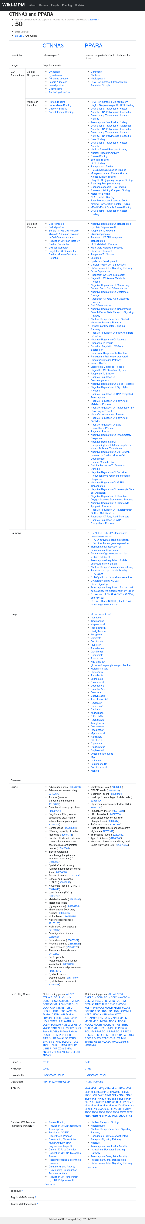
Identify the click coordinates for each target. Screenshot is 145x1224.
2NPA (108, 1088)
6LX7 (131, 1105)
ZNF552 (66, 1052)
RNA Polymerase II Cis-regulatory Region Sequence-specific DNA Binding (112, 103)
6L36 (87, 1105)
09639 (46, 1068)
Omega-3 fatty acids (102, 753)
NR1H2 (116, 1024)
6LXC (114, 1109)
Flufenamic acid (99, 668)
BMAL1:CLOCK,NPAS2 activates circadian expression (109, 534)
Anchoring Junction (59, 92)
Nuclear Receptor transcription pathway (112, 567)
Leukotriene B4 (99, 764)
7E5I (101, 1115)
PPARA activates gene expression (110, 539)
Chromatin (96, 71)
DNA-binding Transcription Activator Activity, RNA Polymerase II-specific (111, 133)
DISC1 (70, 1007)
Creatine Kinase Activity (62, 1166)
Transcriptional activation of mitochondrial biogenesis (106, 548)
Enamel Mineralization (103, 462)
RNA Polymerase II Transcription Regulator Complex (109, 83)
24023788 (54, 896)
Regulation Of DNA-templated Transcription (107, 238)
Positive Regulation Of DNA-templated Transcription (112, 395)
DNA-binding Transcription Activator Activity (110, 116)
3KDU (113, 1092)
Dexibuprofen (98, 747)
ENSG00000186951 (95, 1075)
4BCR (88, 1095)
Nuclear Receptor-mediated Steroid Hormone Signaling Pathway (110, 320)
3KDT (106, 1092)
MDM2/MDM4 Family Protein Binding (111, 207)
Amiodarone (97, 648)
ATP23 (46, 997)
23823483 (74, 899)
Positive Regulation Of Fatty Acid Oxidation (109, 419)
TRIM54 (62, 1045)
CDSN (67, 1001)
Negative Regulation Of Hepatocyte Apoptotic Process (110, 504)
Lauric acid (97, 678)
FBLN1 (117, 1007)
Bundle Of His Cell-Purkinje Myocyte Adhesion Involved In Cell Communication (64, 234)
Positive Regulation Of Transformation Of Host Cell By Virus (111, 511)
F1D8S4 (89, 1081)
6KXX (115, 1102)
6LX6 (124, 1105)
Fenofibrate (97, 641)
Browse (43, 5)
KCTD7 (119, 1014)
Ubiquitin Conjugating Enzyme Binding (112, 180)
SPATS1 (47, 1041)
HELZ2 (88, 1014)
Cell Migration (56, 227)
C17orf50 (67, 997)
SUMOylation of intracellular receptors (111, 577)
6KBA (108, 1102)
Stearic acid (97, 682)
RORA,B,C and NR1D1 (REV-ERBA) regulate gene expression (111, 602)
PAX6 (46, 1031)
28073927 (73, 940)
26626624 (74, 943)
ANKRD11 (90, 997)
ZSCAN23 (90, 1045)
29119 (46, 1062)
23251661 (54, 936)
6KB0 (88, 1098)
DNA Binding (98, 139)
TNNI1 (46, 1045)
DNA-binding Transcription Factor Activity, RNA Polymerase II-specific (111, 110)
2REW (121, 1088)
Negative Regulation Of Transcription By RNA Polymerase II (111, 225)
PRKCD (89, 1035)
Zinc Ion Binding (100, 159)
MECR (88, 1021)
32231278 (115, 824)
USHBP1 (47, 1048)
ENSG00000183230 (53, 1075)
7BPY (121, 1109)
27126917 (54, 930)
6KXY (123, 1102)
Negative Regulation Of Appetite (108, 339)
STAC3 (106, 1038)
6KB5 (122, 1098)
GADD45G (114, 1011)
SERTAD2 (70, 1038)
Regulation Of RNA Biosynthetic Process (60, 1134)
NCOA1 (113, 1021)
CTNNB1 (61, 1007)
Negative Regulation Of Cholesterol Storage (110, 293)
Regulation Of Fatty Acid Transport (110, 516)
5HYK (108, 1095)
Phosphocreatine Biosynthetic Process (65, 1161)
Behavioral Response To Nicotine (109, 353)
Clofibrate (96, 638)
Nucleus (95, 75)
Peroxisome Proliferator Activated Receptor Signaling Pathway (109, 358)
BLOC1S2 (56, 997)
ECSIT (46, 1011)
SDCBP (89, 1038)
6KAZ (129, 1095)
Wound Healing (99, 363)
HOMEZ (52, 1021)
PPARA (94, 45)
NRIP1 (97, 1028)
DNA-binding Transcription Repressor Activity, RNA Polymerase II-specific (111, 127)
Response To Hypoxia (103, 230)
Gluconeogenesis (100, 234)
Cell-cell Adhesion (58, 247)
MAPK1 (114, 1018)
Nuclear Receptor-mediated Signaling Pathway (111, 1130)
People (55, 5)
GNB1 (74, 1018)
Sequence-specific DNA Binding (108, 187)
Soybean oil (97, 750)
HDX (45, 1021)
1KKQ (100, 1088)
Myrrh (94, 757)
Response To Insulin (102, 343)
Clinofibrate (97, 740)
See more (50, 1184)
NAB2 (54, 1028)
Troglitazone (97, 621)
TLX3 (75, 1041)
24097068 (117, 787)
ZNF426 (47, 1052)
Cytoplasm (54, 71)
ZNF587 (124, 1041)
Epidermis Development (104, 261)
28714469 (72, 977)
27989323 (113, 790)
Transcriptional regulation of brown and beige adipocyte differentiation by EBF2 (112, 589)
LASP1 (46, 1024)
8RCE (129, 1115)
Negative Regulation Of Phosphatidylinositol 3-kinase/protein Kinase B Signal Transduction (111, 445)
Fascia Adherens (58, 82)
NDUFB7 (63, 1028)
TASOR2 (66, 1041)
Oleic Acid (96, 692)
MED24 (104, 1021)
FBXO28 (47, 1018)
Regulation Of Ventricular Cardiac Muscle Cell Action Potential (63, 254)
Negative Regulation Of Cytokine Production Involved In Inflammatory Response (110, 475)
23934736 (73, 906)
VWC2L (115, 1041)
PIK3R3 (122, 1028)
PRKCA (127, 1031)
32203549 (118, 834)
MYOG (46, 1028)
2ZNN (129, 1088)
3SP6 (120, 1092)
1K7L (93, 1088)
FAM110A (71, 1011)
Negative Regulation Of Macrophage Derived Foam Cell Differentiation (110, 286)
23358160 (68, 964)
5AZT (101, 1095)
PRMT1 (98, 1035)
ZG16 (61, 1048)
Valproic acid (98, 624)
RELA (115, 1035)
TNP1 (113, 1038)
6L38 (99, 1105)
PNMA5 (73, 1031)
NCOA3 (89, 1024)
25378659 (122, 845)
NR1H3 (124, 1024)
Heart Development (101, 251)
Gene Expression (100, 271)
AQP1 (100, 997)
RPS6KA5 (58, 1038)
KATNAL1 (68, 1021)
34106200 (54, 953)
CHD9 (105, 1001)
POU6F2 (47, 1035)
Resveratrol (97, 672)
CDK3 (88, 1001)
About (32, 5)
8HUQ (122, 1115)
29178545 (55, 970)
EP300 (111, 1004)
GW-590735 (97, 726)
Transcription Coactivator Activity (109, 1146)
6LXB (107, 1109)
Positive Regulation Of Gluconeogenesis (103, 378)
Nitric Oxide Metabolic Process (108, 414)
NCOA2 (122, 1021)
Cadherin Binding (58, 108)
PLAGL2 (54, 1031)
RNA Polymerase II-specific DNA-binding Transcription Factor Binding (110, 202)
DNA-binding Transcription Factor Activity (109, 144)
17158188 (54, 923)
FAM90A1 (98, 1007)
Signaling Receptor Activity (105, 183)
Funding (67, 5)
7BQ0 (88, 1112)
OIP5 (71, 1028)
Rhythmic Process (101, 431)
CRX (52, 1007)
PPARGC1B (115, 1031)
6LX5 (118, 1105)
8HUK (107, 1115)
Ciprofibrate (97, 743)
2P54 (114, 1088)
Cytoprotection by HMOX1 (105, 580)
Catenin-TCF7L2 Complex (62, 1149)
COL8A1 (121, 1001)
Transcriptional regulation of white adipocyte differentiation (109, 561)
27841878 (72, 947)
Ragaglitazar (97, 719)
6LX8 (87, 1109)
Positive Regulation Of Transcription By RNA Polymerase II (112, 409)
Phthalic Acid (98, 675)
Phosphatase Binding (102, 166)
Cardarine (96, 709)
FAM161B (59, 1014)
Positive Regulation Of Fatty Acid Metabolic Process (109, 402)
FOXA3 (126, 1007)
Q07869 (98, 1081)
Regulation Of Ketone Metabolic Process (108, 279)
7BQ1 (95, 1112)
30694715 (67, 834)
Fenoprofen (97, 634)
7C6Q (123, 1112)
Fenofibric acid (99, 767)
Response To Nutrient (102, 254)
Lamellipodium (56, 85)
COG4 (46, 1007)
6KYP (130, 1102)
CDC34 (126, 997)
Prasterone (97, 658)
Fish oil (95, 770)
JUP (60, 1021)
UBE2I (97, 1041)
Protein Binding (57, 101)
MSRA (77, 1024)
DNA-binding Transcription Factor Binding (109, 212)
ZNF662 (47, 1055)
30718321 (118, 810)
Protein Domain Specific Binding (108, 170)
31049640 (115, 838)
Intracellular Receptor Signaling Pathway (108, 327)
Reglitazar (96, 702)
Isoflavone (96, 760)
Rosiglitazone (98, 631)
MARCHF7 (57, 1024)
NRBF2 (89, 1028)
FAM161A (48, 1014)
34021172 (96, 807)
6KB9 (101, 1102)
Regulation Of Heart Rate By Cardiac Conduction (64, 242)
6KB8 (95, 1102)
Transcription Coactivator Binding (109, 122)
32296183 (93, 19)
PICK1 (113, 1028)
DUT (104, 1004)
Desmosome (55, 88)
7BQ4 (116, 1112)
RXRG (130, 1035)
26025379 (70, 916)
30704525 (64, 913)
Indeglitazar (97, 730)
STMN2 (57, 1041)
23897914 (55, 810)
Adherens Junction (59, 78)
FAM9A (70, 1014)
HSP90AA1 (108, 1014)
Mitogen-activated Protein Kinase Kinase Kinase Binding (109, 174)
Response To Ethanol (102, 373)
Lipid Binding (98, 163)
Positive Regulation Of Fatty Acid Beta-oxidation (112, 334)
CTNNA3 (53, 45)
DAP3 (98, 1004)
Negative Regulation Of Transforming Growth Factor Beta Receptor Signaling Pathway (112, 312)
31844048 (54, 889)
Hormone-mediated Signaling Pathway (111, 268)
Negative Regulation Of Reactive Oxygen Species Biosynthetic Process (112, 497)
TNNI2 (53, 1045)
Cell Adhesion (56, 223)
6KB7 (88, 1102)
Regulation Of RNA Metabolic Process (65, 1154)
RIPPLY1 (47, 1038)
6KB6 (129, 1098)
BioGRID (19, 35)
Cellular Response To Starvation (108, 264)
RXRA (122, 1035)
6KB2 (101, 1098)
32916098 (54, 862)
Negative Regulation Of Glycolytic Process (109, 388)
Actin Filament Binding (61, 112)
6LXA (101, 1109)
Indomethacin (98, 627)
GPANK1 (126, 1011)
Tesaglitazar (97, 723)
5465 (87, 1062)
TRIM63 (89, 1041)
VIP (55, 1048)
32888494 (116, 793)
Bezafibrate (97, 655)
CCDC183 (48, 1001)
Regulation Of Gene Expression (108, 274)
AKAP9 (70, 994)
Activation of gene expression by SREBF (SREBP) (109, 554)
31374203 (54, 824)
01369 (88, 1068)
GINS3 (66, 1018)
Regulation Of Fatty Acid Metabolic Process (110, 300)
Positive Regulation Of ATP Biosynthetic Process (106, 521)
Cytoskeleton (56, 75)
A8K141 (47, 1081)
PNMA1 (64, 1031)
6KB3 (108, 1098)
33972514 (113, 821)
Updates (79, 5)
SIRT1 (97, 1038)
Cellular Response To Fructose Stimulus (107, 467)
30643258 (75, 787)
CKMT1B (66, 1004)
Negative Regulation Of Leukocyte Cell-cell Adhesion (112, 490)
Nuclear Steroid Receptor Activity (109, 149)
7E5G (88, 1115)
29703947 (108, 831)
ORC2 (78, 1028)
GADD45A (90, 1011)
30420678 (54, 793)
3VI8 (126, 1092)
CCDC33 (59, 1001)
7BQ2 (102, 1112)
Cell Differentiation (101, 305)
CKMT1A (55, 1004)
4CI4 (94, 1095)
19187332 (54, 804)
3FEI (94, 1092)
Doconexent (97, 685)
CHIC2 (112, 1001)
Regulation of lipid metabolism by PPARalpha (109, 572)
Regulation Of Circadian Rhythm (108, 370)
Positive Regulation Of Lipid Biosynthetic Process (106, 426)
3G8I (100, 1092)
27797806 (74, 875)
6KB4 (115, 1098)
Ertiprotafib (97, 716)
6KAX (115, 1095)
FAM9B (109, 1007)
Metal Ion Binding (100, 193)
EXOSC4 (121, 1004)
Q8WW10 (57, 1081)
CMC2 (75, 1004)
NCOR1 (98, 1024)
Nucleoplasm (98, 78)
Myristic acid (98, 733)
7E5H (95, 1115)
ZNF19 (68, 1048)
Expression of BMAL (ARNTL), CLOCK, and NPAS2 (112, 595)
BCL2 (107, 997)
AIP (110, 994)
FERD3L (57, 1018)
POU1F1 (89, 1031)
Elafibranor (97, 706)
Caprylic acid (98, 695)
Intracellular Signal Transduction (108, 1159)
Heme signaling (99, 584)
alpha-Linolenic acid (101, 614)
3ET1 (88, 1092)
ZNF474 (56, 1052)
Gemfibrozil (97, 651)
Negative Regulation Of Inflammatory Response (111, 436)
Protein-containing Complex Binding (110, 190)
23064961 (70, 827)
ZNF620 (75, 1052)
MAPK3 (124, 1018)
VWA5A (106, 1041)
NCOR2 (107, 1024)
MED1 (96, 1021)
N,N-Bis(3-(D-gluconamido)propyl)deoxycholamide (110, 663)
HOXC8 (97, 1014)
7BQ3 (109, 1112)
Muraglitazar (97, 713)
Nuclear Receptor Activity (105, 153)
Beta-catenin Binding (60, 105)
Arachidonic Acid (100, 699)
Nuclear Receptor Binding (105, 1122)
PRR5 (65, 1035)
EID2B (54, 1011)
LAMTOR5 (104, 1018)
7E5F (130, 1112)
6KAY (122, 1095)
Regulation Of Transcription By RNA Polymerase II (63, 1178)
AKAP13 (118, 994)
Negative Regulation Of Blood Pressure (112, 383)
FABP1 (89, 1007)
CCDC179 (116, 997)
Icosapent (96, 617)
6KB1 (95, 1098)
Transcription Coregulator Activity (109, 1156)
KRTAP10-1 (91, 1018)
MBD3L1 (68, 1024)
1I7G (87, 1088)
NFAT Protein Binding (102, 197)
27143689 (63, 848)
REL (71, 1035)
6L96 (105, 1105)
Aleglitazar (96, 736)
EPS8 (62, 1011)
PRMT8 (107, 1035)
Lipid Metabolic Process (104, 244)
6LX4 (112, 1105)
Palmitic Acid (98, 689)
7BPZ (128, 1109)
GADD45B (102, 1011)
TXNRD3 (72, 1045)
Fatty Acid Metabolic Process (107, 247)
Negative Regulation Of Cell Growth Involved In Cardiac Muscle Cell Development (110, 455)
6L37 (93, 1105)
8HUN (115, 1115)
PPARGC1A (101, 1031)
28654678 (61, 872)
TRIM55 (121, 1038)
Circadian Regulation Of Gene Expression (107, 347)
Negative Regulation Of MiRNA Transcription (108, 484)
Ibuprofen (96, 644)
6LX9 (94, 1109)
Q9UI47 (67, 1081)
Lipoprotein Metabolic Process (107, 366)
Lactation (96, 257)
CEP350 (96, 1001)
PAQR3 (105, 1028)
